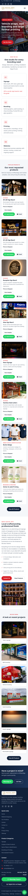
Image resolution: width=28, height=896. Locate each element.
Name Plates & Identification (9, 847)
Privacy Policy (5, 830)
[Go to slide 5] (17, 49)
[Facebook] (3, 4)
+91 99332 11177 (8, 865)
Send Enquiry (9, 214)
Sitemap (4, 833)
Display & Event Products (8, 844)
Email (20, 214)
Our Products (5, 819)
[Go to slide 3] (13, 49)
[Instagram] (5, 4)
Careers (4, 822)
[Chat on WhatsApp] (24, 892)
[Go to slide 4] (14, 49)
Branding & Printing (7, 850)
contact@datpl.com (9, 868)
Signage (4, 841)
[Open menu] (24, 8)
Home (3, 814)
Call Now (18, 781)
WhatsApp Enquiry (15, 879)
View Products (18, 578)
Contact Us (6, 578)
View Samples (8, 210)
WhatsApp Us (7, 781)
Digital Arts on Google (15, 884)
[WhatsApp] (8, 4)
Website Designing (9, 42)
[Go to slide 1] (10, 49)
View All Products (14, 509)
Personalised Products (7, 852)
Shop (3, 828)
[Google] (11, 4)
